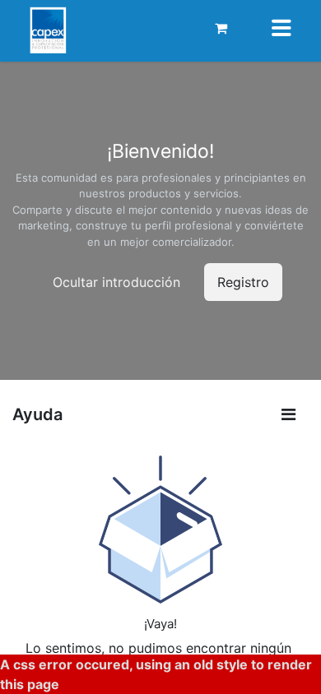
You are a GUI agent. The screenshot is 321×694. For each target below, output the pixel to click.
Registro (243, 282)
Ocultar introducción (116, 282)
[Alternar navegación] (281, 28)
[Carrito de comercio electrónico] (221, 28)
